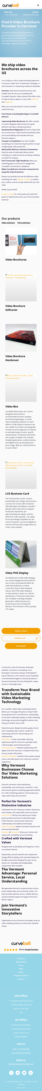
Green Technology (8, 826)
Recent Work (21, 962)
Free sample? (21, 646)
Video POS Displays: (9, 756)
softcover (34, 99)
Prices (21, 965)
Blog (21, 969)
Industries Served (21, 975)
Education (5, 832)
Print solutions (23, 223)
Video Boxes (6, 739)
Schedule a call (19, 638)
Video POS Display (16, 573)
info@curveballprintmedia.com (21, 1064)
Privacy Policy (21, 1088)
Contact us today (8, 194)
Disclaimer (21, 1084)
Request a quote (21, 631)
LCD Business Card (17, 493)
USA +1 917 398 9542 (21, 1049)
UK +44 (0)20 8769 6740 (21, 1053)
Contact (21, 979)
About (21, 972)
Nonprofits (15, 832)
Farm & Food (6, 815)
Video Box (11, 406)
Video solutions (8, 223)
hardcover (8, 102)
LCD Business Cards (9, 748)
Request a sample (24, 179)
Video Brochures (15, 259)
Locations (21, 958)
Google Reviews (31, 949)
